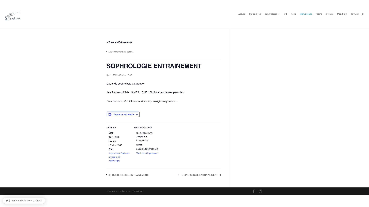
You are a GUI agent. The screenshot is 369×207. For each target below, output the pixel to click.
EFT (285, 14)
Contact (354, 14)
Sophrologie (271, 14)
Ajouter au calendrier (123, 114)
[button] (24, 201)
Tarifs (319, 14)
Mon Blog (342, 14)
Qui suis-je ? (255, 14)
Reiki (293, 14)
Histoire (329, 14)
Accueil (241, 14)
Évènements (306, 14)
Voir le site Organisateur (147, 153)
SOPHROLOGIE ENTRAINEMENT (130, 175)
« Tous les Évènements (119, 42)
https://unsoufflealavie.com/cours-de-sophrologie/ (119, 157)
